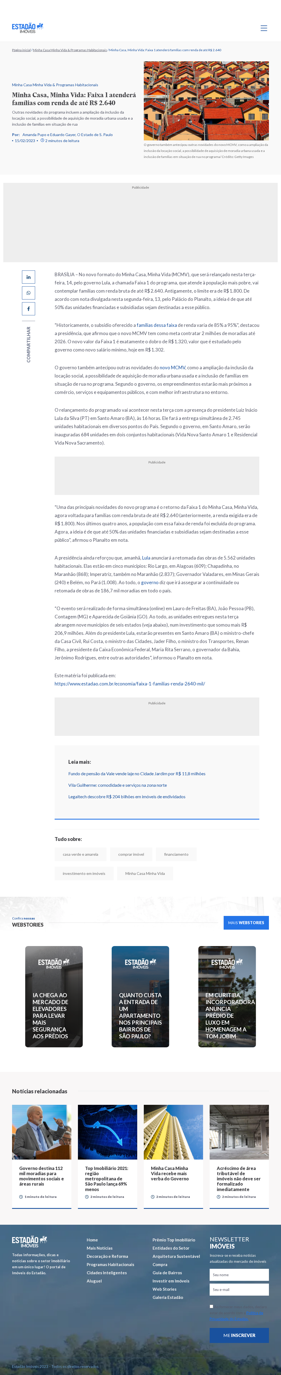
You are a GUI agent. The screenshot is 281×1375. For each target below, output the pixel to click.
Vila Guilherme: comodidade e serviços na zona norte (117, 785)
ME (239, 1335)
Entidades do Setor (171, 1248)
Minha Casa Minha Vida (145, 873)
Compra (160, 1264)
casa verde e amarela (80, 854)
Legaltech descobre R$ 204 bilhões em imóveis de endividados (127, 796)
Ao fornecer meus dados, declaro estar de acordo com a (238, 1313)
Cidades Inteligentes (107, 1272)
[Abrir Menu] (264, 28)
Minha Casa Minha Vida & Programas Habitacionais (70, 50)
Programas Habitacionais (110, 1264)
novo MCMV (172, 367)
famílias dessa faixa (157, 325)
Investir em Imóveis (171, 1280)
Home (92, 1239)
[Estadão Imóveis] (27, 28)
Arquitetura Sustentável (176, 1256)
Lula (146, 558)
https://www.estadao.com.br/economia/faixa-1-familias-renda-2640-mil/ (130, 684)
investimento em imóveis (84, 873)
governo (150, 582)
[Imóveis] (29, 1241)
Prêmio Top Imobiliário (174, 1239)
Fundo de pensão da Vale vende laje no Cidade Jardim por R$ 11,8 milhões (137, 773)
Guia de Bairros (167, 1272)
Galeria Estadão (168, 1297)
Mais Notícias (100, 1248)
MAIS (246, 922)
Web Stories (164, 1289)
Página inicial (21, 50)
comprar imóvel (131, 854)
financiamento (176, 854)
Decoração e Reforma (107, 1256)
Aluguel (94, 1280)
